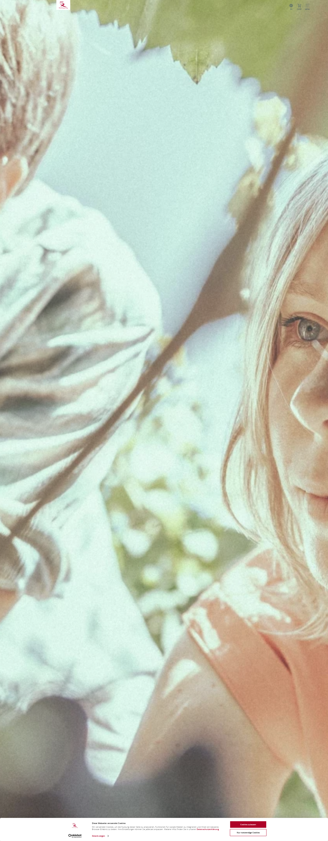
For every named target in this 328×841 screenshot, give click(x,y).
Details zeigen (98, 836)
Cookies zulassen (248, 824)
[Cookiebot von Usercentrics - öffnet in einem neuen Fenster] (75, 836)
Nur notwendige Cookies (248, 832)
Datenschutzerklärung (208, 829)
